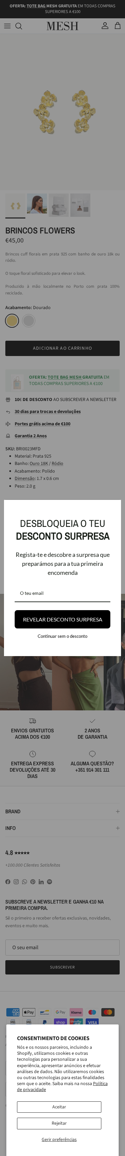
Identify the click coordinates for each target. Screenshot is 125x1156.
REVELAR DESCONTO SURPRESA (62, 619)
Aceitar (59, 1107)
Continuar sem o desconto (62, 636)
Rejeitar (59, 1123)
